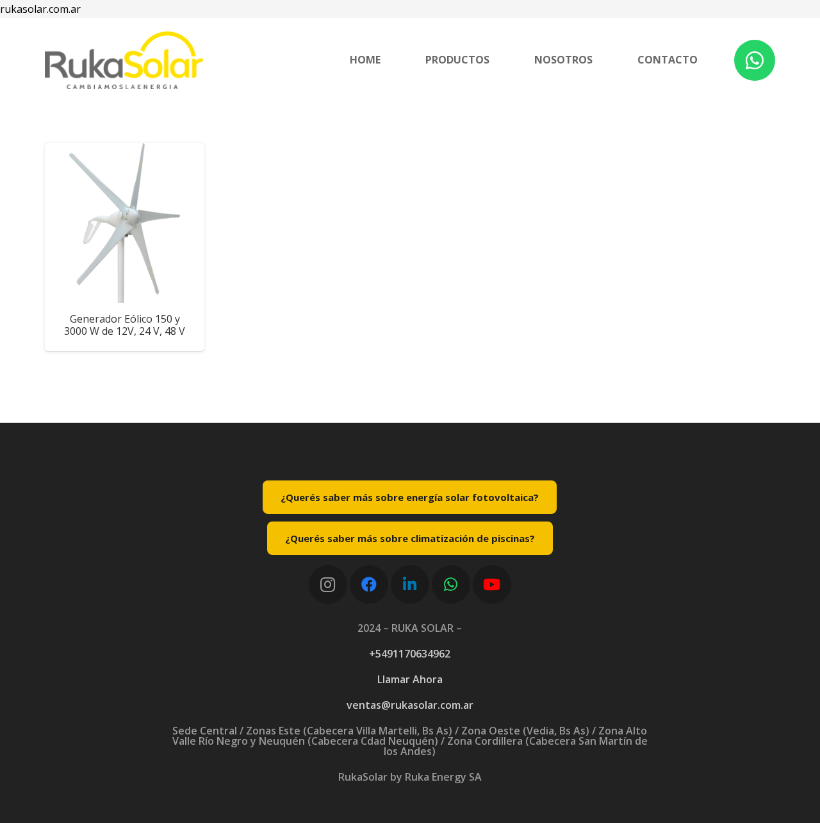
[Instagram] (328, 584)
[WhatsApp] (754, 60)
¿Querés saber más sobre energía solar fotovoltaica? (410, 497)
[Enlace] (124, 60)
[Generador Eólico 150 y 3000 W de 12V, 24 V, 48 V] (124, 223)
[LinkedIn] (410, 584)
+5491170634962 (409, 654)
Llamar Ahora (410, 679)
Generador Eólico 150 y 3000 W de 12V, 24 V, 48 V (124, 325)
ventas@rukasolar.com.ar (410, 705)
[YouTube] (492, 584)
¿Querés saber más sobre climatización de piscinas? (410, 538)
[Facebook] (369, 584)
